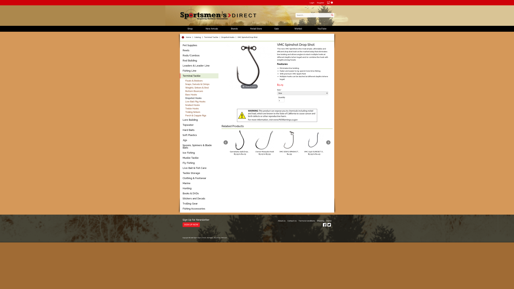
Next (328, 142)
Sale (276, 28)
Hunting (187, 188)
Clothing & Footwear (194, 178)
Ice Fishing (189, 152)
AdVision (224, 237)
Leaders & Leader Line (196, 65)
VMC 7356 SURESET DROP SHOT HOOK (314, 152)
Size (279, 90)
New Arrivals (212, 28)
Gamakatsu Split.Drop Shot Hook (240, 152)
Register (320, 3)
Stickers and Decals (194, 198)
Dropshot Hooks (227, 37)
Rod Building (190, 60)
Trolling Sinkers (192, 112)
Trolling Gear (190, 203)
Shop (190, 28)
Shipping (320, 221)
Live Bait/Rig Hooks (195, 101)
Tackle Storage (191, 173)
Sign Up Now (191, 224)
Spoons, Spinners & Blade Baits (197, 146)
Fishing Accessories (194, 208)
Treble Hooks (192, 108)
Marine (186, 183)
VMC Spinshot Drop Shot (247, 37)
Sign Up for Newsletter (196, 220)
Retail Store (256, 28)
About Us (281, 221)
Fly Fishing (189, 162)
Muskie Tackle (191, 157)
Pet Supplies (190, 45)
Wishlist (298, 28)
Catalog (197, 37)
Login (312, 3)
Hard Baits (188, 130)
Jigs (185, 140)
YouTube (322, 28)
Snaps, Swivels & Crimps (197, 84)
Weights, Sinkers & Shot (197, 87)
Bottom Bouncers (194, 91)
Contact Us (291, 221)
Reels (186, 50)
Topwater (188, 124)
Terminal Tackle (211, 37)
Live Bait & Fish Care (195, 168)
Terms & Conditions (306, 221)
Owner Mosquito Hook (264, 152)
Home (188, 37)
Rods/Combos (191, 55)
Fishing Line (189, 70)
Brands (234, 28)
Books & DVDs (191, 193)
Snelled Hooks (192, 105)
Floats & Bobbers (194, 80)
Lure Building (190, 119)
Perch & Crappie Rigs (195, 115)
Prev (226, 142)
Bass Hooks (191, 94)
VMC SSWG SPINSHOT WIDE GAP (289, 152)
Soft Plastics (190, 135)
